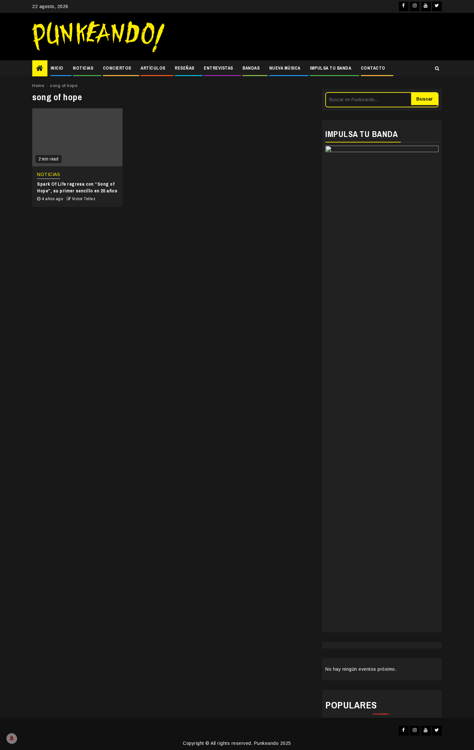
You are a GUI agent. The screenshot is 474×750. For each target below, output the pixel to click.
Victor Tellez (84, 199)
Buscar (424, 99)
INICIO (57, 68)
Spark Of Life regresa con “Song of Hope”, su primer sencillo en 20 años (77, 187)
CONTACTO (373, 68)
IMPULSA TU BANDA (330, 68)
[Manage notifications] (11, 738)
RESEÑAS (184, 68)
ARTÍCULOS (153, 68)
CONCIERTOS (117, 68)
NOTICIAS (83, 68)
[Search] (437, 68)
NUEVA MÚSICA (285, 68)
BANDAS (251, 68)
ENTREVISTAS (218, 68)
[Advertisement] (306, 36)
